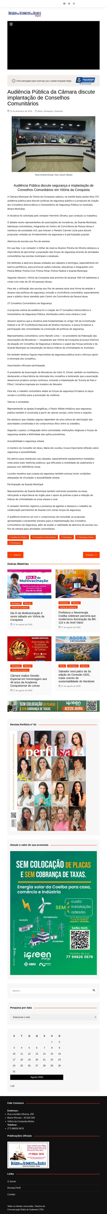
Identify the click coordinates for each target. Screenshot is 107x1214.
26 (29, 1065)
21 (44, 1059)
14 (44, 1054)
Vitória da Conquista (20, 608)
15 (52, 1054)
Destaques (48, 111)
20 (37, 1059)
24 (14, 1065)
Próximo (89, 555)
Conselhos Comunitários (45, 537)
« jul (12, 1086)
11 (21, 1054)
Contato (11, 1194)
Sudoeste (58, 111)
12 (29, 1054)
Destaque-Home (86, 537)
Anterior (17, 555)
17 (14, 1059)
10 (14, 1054)
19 (29, 1059)
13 (37, 1054)
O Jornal (11, 1181)
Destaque (67, 537)
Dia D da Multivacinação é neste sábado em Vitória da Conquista (27, 616)
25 (21, 1065)
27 (37, 1065)
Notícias (27, 603)
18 (21, 1059)
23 (59, 1059)
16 (59, 1054)
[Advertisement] (54, 48)
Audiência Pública (19, 537)
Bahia (39, 111)
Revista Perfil (14, 1188)
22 (52, 1059)
